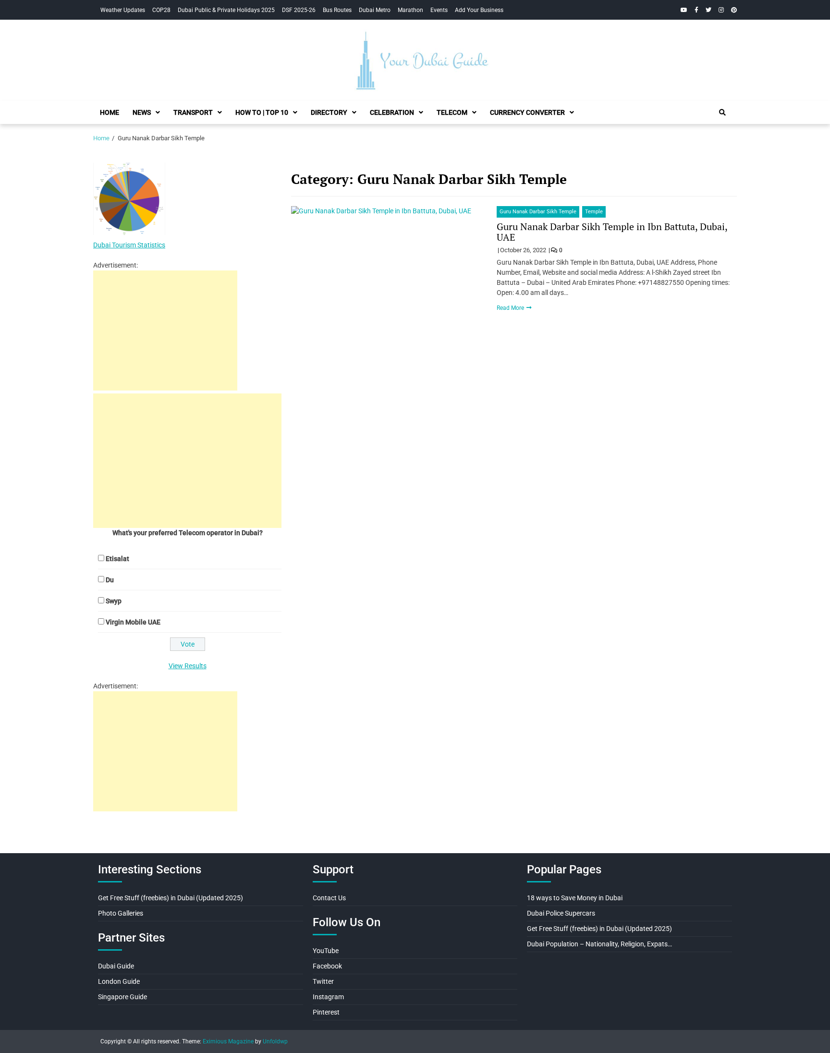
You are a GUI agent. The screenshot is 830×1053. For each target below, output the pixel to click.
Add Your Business (479, 10)
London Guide (119, 981)
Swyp (114, 601)
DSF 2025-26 (299, 10)
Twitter (323, 981)
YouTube (326, 951)
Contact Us (329, 898)
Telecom (452, 112)
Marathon (410, 10)
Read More (511, 308)
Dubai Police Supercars (561, 913)
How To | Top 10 (261, 112)
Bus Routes (337, 10)
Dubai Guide (116, 966)
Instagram (328, 997)
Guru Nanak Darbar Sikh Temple (538, 211)
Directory (329, 112)
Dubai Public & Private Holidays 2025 (226, 10)
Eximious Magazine (228, 1041)
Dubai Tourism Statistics (129, 245)
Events (439, 10)
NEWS (142, 112)
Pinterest (326, 1012)
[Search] (722, 112)
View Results (188, 666)
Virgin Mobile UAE (133, 622)
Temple (594, 211)
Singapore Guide (122, 997)
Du (110, 580)
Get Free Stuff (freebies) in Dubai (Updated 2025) (170, 898)
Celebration (392, 112)
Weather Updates (122, 10)
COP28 (161, 10)
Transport (193, 112)
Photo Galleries (120, 913)
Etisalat (117, 559)
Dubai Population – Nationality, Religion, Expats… (599, 944)
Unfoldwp (275, 1041)
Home (109, 112)
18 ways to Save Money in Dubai (574, 898)
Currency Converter (527, 112)
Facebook (327, 966)
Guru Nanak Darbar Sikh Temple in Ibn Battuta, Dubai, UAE (612, 232)
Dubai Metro (375, 10)
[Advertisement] (165, 330)
